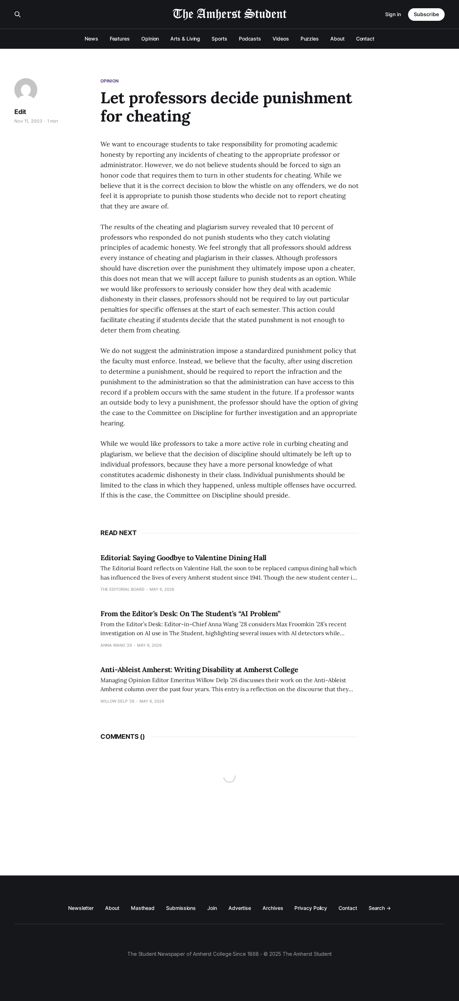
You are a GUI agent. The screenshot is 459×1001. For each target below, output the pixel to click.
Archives (272, 908)
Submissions (181, 908)
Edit (20, 111)
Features (120, 39)
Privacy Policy (310, 908)
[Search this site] (17, 14)
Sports (219, 39)
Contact (365, 39)
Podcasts (250, 39)
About (337, 39)
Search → (380, 908)
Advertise (239, 908)
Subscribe (426, 14)
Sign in (393, 14)
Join (212, 908)
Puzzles (310, 39)
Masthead (143, 908)
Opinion (150, 39)
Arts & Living (185, 39)
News (91, 39)
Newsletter (81, 908)
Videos (281, 39)
